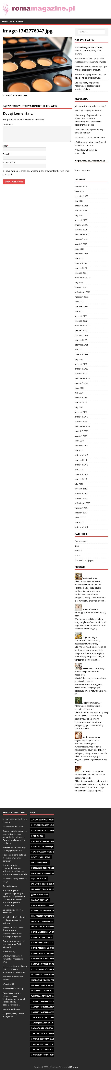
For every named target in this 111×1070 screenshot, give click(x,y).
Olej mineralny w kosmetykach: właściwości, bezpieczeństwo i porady (87, 640)
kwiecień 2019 (81, 455)
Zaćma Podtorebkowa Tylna (45, 1028)
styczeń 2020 (81, 412)
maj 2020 (79, 392)
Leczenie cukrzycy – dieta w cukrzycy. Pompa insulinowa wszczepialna (15, 969)
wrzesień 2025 (81, 239)
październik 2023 (82, 292)
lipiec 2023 (80, 301)
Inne (77, 545)
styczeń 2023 (81, 316)
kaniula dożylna (39, 900)
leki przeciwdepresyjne (42, 916)
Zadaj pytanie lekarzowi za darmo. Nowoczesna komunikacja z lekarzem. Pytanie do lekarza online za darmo (15, 837)
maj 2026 (79, 201)
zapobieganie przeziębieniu (44, 1017)
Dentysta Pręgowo (40, 857)
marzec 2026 (81, 210)
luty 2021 (79, 359)
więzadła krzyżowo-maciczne (46, 996)
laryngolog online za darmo (46, 910)
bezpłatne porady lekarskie (45, 825)
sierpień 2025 (81, 244)
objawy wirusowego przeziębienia (48, 926)
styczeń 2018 (81, 488)
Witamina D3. (8, 984)
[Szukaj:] (91, 31)
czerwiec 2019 (81, 445)
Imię (5, 145)
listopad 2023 (81, 287)
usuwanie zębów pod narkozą (46, 991)
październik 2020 (82, 378)
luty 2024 (79, 282)
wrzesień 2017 (81, 508)
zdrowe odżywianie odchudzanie (48, 1044)
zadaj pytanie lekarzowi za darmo (48, 1012)
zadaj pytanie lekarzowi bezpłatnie (49, 1001)
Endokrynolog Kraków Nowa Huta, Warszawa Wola (13, 958)
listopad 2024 (81, 273)
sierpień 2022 (81, 330)
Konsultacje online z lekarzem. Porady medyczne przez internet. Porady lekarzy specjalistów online (14, 999)
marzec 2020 (81, 402)
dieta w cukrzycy (40, 862)
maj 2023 (79, 311)
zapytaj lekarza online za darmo (47, 1023)
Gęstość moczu (39, 878)
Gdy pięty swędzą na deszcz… (88, 110)
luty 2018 (79, 484)
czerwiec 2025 (81, 253)
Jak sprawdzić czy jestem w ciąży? (90, 106)
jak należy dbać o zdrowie (44, 889)
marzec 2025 (81, 268)
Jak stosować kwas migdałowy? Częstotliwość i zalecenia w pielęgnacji (87, 740)
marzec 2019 (81, 460)
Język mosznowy (39, 894)
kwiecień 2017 (81, 527)
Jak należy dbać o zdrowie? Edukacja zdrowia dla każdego (14, 920)
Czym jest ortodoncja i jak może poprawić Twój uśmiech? (14, 944)
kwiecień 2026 (81, 205)
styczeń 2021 (81, 364)
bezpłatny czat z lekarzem (44, 830)
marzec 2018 (81, 479)
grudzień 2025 (81, 225)
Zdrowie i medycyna (84, 560)
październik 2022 (82, 325)
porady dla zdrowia (41, 937)
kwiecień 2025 (81, 263)
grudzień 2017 (81, 493)
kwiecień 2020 (81, 397)
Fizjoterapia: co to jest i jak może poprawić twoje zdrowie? (14, 858)
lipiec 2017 (80, 517)
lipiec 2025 (80, 249)
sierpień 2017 (81, 512)
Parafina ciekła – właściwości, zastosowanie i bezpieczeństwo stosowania (88, 581)
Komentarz (8, 124)
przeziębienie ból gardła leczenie (48, 969)
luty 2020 (79, 407)
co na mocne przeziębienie (44, 846)
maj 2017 (79, 522)
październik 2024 (82, 277)
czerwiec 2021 (81, 344)
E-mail (6, 154)
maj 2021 (79, 349)
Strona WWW (9, 162)
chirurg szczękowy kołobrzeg (46, 841)
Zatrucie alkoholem (11, 1009)
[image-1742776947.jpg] (37, 90)
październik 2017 (82, 503)
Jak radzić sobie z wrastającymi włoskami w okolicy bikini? (90, 612)
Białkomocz (37, 836)
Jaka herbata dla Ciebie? (13, 826)
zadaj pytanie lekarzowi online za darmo (52, 1007)
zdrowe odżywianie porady (45, 1049)
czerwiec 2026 (81, 196)
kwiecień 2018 (81, 474)
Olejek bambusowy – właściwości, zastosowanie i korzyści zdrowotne (88, 706)
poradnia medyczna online (45, 932)
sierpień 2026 (81, 186)
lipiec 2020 (80, 388)
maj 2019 (79, 450)
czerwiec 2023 (81, 306)
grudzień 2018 (81, 464)
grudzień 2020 (81, 368)
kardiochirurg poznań (42, 905)
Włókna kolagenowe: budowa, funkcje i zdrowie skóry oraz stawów (89, 50)
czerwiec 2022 (81, 335)
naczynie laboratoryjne (43, 921)
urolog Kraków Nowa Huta (45, 985)
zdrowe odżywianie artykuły (46, 1039)
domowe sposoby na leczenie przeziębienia (52, 868)
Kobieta (78, 550)
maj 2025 (79, 258)
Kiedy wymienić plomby (13, 988)
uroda (77, 555)
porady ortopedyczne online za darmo (51, 953)
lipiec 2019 (80, 440)
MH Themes (73, 1067)
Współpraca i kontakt (13, 21)
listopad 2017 (81, 498)
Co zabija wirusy (10, 886)
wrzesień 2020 (81, 383)
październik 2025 (82, 234)
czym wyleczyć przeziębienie (45, 852)
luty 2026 (79, 215)
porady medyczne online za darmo (48, 948)
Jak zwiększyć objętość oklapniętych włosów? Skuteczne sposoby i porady (90, 774)
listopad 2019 (81, 421)
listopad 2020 (81, 373)
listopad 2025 (81, 229)
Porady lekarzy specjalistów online (49, 942)
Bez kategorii (81, 541)
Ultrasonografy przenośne (45, 974)
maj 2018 (79, 469)
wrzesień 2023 (81, 297)
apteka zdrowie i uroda (43, 820)
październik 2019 (82, 426)
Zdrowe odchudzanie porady (46, 1033)
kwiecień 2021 (81, 354)
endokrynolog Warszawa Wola (47, 873)
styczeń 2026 (81, 220)
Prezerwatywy (9, 951)
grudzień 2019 (81, 416)
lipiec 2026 (80, 191)
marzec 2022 (81, 340)
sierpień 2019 (81, 436)
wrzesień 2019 (81, 431)
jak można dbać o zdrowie (44, 884)
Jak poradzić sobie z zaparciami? (90, 137)
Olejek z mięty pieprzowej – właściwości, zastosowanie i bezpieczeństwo (88, 86)
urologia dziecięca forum (44, 980)
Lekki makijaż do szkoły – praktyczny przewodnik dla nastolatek (90, 671)
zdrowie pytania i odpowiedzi (46, 1055)
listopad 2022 (81, 321)
